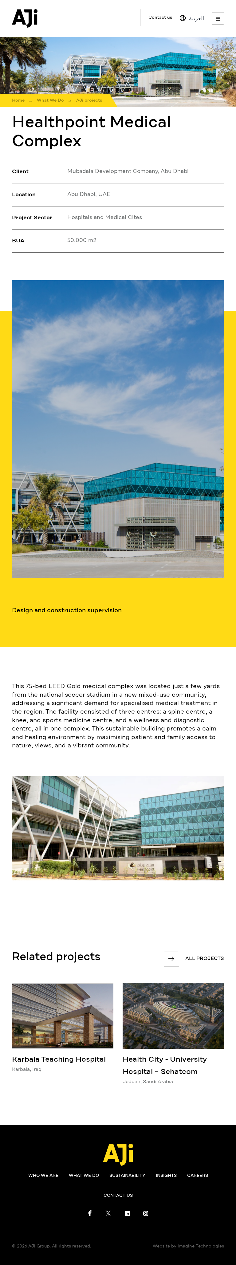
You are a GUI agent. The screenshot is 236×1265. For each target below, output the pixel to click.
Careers (197, 1175)
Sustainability (127, 1175)
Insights (166, 1175)
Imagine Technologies (201, 1246)
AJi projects (89, 100)
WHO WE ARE (43, 1175)
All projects (204, 958)
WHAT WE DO (84, 1175)
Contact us (160, 17)
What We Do (50, 100)
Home (18, 100)
